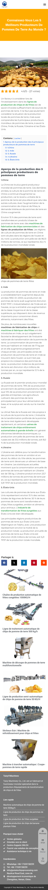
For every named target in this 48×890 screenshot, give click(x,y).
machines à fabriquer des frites (17, 330)
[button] (44, 4)
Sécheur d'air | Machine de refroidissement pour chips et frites (21, 732)
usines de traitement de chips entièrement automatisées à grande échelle (19, 427)
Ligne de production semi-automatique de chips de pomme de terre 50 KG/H (23, 698)
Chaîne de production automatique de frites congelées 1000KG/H (22, 596)
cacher (17, 138)
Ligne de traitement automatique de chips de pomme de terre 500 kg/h (21, 630)
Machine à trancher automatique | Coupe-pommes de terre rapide (24, 766)
